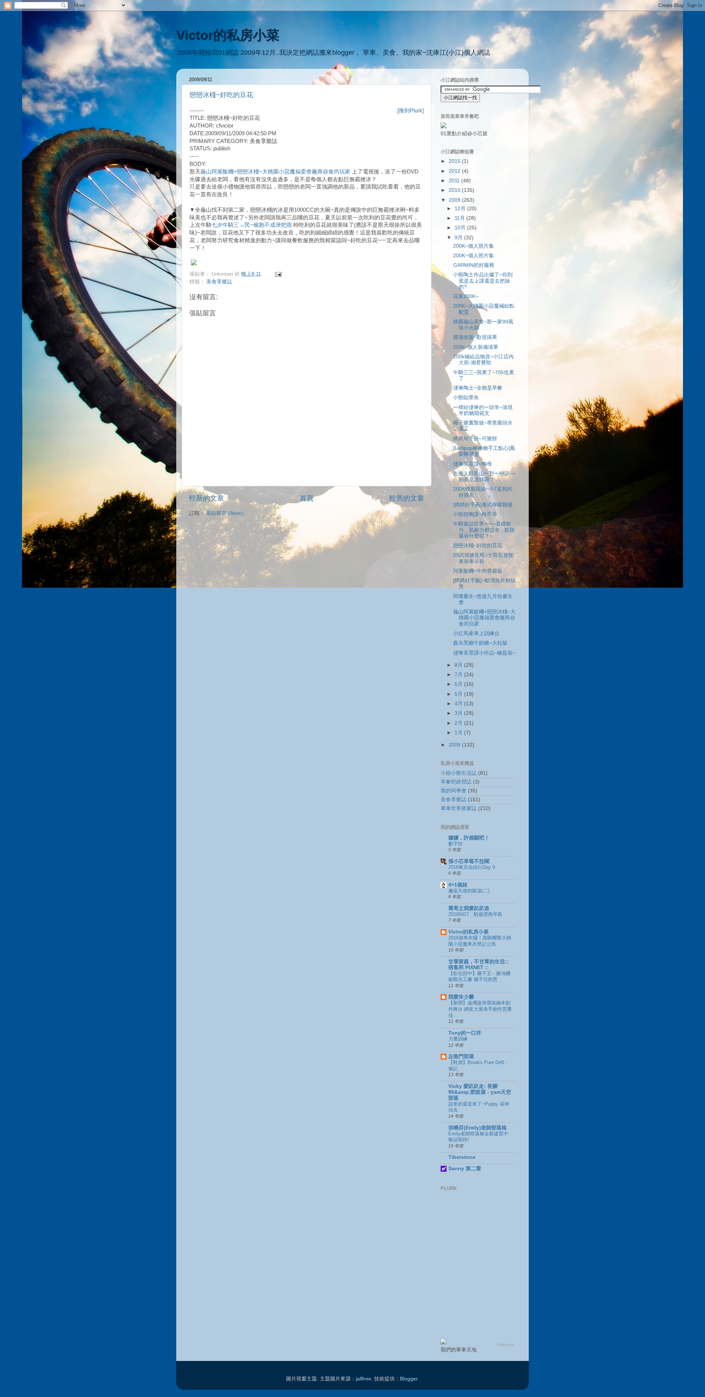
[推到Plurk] (410, 111)
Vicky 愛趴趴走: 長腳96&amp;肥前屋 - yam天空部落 (479, 1092)
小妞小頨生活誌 (459, 773)
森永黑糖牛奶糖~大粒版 (480, 643)
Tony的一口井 (464, 1033)
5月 (459, 694)
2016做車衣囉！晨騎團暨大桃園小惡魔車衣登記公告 (479, 941)
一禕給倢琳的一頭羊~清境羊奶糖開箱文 (483, 410)
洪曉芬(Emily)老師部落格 (477, 1128)
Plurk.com (505, 1345)
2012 (455, 171)
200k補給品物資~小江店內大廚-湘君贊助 (483, 359)
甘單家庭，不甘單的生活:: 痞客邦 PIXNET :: (478, 964)
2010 (455, 190)
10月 (461, 227)
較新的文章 (206, 498)
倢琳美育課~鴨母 (472, 464)
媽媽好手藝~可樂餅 (475, 438)
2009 (455, 200)
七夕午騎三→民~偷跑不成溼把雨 (252, 225)
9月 (459, 237)
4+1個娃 (457, 885)
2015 (455, 161)
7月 (459, 674)
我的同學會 (453, 791)
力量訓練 (457, 1039)
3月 (459, 713)
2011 (455, 180)
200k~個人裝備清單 (475, 347)
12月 (461, 208)
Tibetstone (462, 1157)
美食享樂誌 (219, 281)
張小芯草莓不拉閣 (468, 861)
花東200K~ (465, 296)
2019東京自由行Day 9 (471, 867)
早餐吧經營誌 (456, 782)
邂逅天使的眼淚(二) (468, 890)
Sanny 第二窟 (464, 1168)
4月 (459, 703)
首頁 (307, 498)
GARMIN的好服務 (473, 265)
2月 (459, 723)
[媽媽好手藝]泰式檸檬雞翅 (483, 505)
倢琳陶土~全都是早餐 (477, 388)
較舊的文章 (406, 498)
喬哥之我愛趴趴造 (468, 908)
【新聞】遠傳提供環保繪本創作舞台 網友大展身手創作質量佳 (480, 1009)
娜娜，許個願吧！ (468, 838)
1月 (459, 732)
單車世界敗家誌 (459, 808)
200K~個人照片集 (473, 246)
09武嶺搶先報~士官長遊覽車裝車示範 (483, 558)
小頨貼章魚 (466, 397)
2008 (455, 745)
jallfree (363, 1379)
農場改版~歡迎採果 (475, 337)
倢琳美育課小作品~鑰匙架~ (484, 653)
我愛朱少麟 (461, 997)
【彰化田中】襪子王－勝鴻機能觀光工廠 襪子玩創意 (479, 976)
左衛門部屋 (461, 1056)
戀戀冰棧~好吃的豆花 (221, 94)
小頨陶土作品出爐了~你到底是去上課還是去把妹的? (483, 280)
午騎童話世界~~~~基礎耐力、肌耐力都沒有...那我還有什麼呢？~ (483, 529)
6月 (459, 684)
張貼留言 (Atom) (225, 513)
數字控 (455, 843)
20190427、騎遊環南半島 (475, 914)
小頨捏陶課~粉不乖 (475, 514)
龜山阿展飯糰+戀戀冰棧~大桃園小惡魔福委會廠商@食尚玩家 (275, 172)
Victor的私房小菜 (227, 35)
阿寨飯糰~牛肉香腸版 (477, 571)
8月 (459, 665)
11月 (460, 218)
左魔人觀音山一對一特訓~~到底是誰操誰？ (484, 476)
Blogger (408, 1379)
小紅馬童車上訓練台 (476, 633)
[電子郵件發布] (277, 274)
